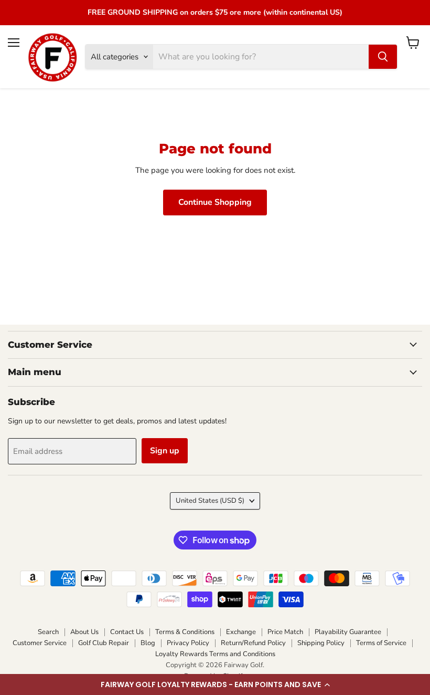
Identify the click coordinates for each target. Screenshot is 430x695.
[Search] (383, 57)
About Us (84, 632)
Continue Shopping (215, 202)
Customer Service (40, 643)
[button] (215, 684)
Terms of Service (381, 643)
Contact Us (127, 632)
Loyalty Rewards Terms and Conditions (215, 654)
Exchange (241, 632)
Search (48, 632)
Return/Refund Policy (253, 643)
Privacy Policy (188, 643)
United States (210, 500)
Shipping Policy (321, 643)
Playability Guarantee (348, 632)
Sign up (164, 451)
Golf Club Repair (103, 643)
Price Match (285, 632)
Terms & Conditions (184, 632)
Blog (148, 643)
